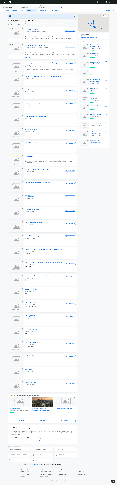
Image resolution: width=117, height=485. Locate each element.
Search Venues (5, 5)
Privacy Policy (80, 469)
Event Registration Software (45, 471)
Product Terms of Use (82, 471)
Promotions (24, 2)
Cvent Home (61, 469)
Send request (37, 464)
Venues (18, 2)
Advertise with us (81, 474)
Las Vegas (23, 5)
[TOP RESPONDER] (26, 63)
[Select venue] (106, 45)
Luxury (43, 2)
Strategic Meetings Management (46, 474)
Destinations (32, 2)
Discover (39, 2)
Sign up (110, 2)
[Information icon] (113, 10)
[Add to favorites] (22, 28)
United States (12, 5)
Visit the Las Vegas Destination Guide (89, 37)
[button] (32, 7)
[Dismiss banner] (75, 16)
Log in (114, 2)
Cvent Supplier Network (25, 469)
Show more (27, 57)
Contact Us (61, 471)
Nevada (18, 5)
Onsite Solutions (24, 476)
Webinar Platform (43, 477)
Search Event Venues (25, 471)
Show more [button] (42, 440)
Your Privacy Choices (63, 474)
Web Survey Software (44, 476)
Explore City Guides (25, 474)
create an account (20, 16)
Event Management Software (45, 469)
